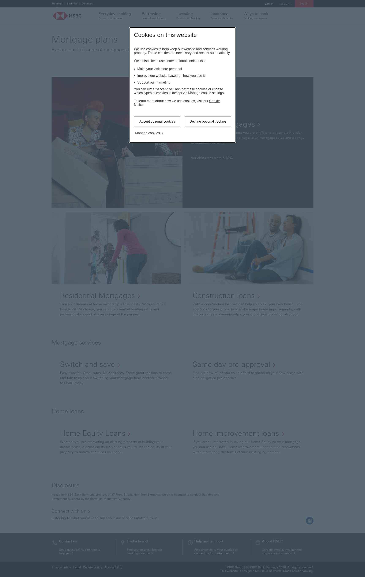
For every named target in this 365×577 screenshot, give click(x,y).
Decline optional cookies (207, 121)
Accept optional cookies (157, 121)
